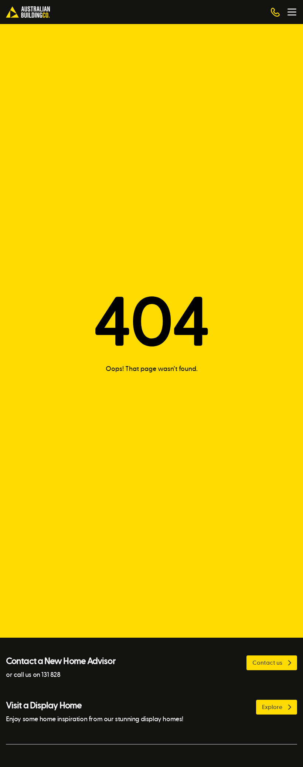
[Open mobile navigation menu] (291, 12)
